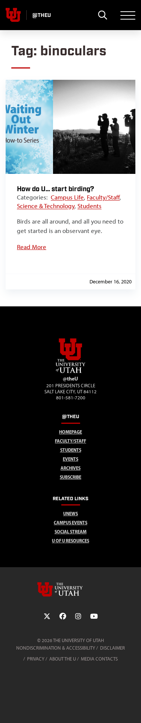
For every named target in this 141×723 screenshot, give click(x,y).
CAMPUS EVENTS (70, 522)
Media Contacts (99, 659)
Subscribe (70, 477)
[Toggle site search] (102, 15)
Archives (70, 468)
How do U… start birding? (55, 189)
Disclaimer (112, 648)
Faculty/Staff (103, 197)
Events (70, 459)
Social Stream (70, 531)
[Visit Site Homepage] (71, 371)
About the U (62, 659)
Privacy (35, 659)
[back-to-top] (132, 708)
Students (89, 206)
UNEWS (70, 513)
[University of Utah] (70, 589)
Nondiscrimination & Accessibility (55, 648)
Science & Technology (45, 206)
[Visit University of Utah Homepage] (13, 15)
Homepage (70, 432)
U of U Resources (70, 540)
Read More (31, 247)
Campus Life (67, 197)
